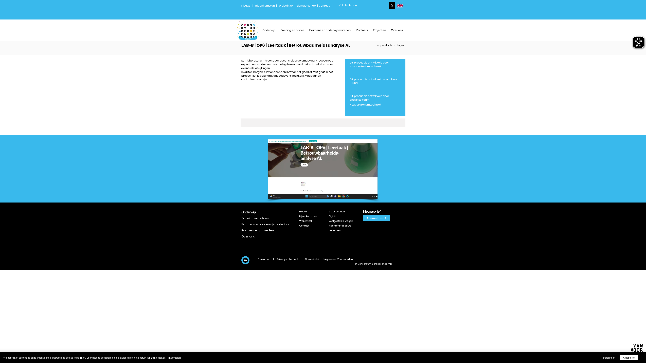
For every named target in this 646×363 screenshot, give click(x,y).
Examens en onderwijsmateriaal (265, 224)
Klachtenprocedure (340, 225)
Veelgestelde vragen (341, 221)
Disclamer (264, 259)
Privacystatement (287, 259)
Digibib (332, 216)
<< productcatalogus (390, 45)
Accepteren (629, 357)
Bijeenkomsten (265, 6)
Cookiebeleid (312, 259)
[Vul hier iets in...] (392, 5)
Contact (304, 225)
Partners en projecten (257, 230)
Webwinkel (287, 6)
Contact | (326, 6)
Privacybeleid (174, 357)
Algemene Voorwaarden (338, 259)
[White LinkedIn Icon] (245, 260)
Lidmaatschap (306, 6)
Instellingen (609, 357)
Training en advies (255, 218)
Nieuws (245, 6)
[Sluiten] (642, 357)
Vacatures (335, 230)
